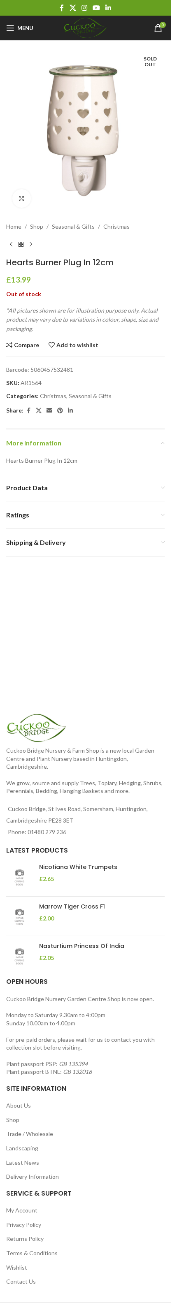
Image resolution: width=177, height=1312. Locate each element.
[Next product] (31, 238)
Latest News (22, 1162)
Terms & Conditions (32, 1252)
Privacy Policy (23, 1224)
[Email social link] (49, 404)
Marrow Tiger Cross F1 (72, 907)
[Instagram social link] (84, 8)
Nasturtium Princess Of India (81, 946)
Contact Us (21, 1281)
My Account (21, 1210)
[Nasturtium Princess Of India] (19, 955)
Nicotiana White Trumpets (78, 867)
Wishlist (16, 1267)
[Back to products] (21, 238)
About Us (18, 1105)
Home (13, 220)
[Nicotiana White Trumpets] (19, 876)
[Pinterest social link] (60, 404)
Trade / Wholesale (29, 1133)
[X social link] (73, 8)
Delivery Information (32, 1176)
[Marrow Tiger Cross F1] (19, 916)
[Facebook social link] (62, 8)
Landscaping (22, 1148)
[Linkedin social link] (108, 8)
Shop (36, 220)
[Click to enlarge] (21, 192)
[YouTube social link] (96, 8)
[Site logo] (85, 27)
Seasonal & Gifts (73, 220)
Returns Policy (25, 1238)
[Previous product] (11, 238)
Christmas (116, 220)
